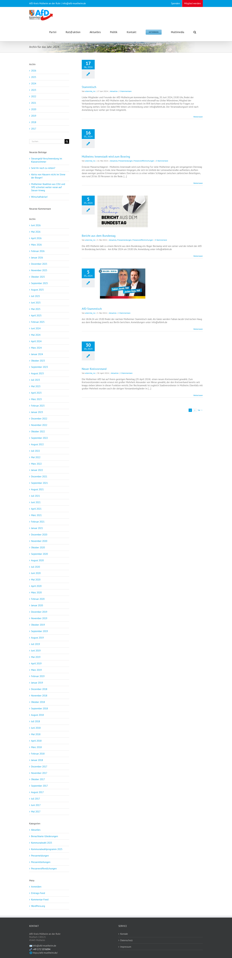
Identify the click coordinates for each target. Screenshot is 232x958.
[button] (195, 32)
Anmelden (36, 886)
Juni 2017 (36, 805)
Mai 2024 (35, 334)
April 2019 (36, 663)
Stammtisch (89, 87)
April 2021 (36, 508)
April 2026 (36, 238)
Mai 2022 (35, 457)
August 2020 (37, 560)
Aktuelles (114, 91)
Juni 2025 (36, 302)
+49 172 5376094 (41, 949)
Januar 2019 (37, 682)
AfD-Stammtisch (92, 309)
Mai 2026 (35, 231)
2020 (33, 109)
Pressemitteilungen (40, 862)
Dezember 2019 (39, 611)
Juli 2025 (35, 296)
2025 (33, 77)
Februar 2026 (38, 251)
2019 (33, 115)
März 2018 (36, 747)
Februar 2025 (38, 321)
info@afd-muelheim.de (44, 945)
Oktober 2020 (38, 547)
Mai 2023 (35, 386)
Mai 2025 (35, 309)
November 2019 (39, 618)
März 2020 (36, 592)
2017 (33, 128)
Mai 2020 (35, 579)
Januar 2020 (37, 605)
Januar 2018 (37, 760)
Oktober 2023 (38, 360)
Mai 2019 (35, 657)
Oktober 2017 (38, 779)
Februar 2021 (38, 521)
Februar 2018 (38, 753)
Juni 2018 (36, 727)
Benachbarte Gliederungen (44, 836)
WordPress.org (38, 905)
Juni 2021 (36, 502)
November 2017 (39, 772)
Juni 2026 (36, 225)
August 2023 (37, 373)
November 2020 (39, 541)
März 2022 (36, 463)
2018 (33, 122)
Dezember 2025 (39, 263)
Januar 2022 (37, 470)
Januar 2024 (37, 354)
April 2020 (36, 586)
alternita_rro (90, 91)
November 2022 (39, 425)
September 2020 (39, 553)
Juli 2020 (35, 566)
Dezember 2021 (39, 476)
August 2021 (37, 489)
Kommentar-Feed (39, 899)
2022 (33, 96)
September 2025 (39, 283)
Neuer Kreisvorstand (94, 369)
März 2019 (36, 669)
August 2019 (37, 637)
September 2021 (39, 482)
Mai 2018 (35, 734)
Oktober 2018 (38, 702)
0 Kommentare (125, 91)
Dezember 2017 (39, 766)
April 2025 (36, 315)
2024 (33, 83)
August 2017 (37, 792)
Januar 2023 (37, 412)
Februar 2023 (38, 405)
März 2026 (36, 244)
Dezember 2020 (39, 534)
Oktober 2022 (38, 431)
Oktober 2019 (38, 624)
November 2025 (39, 270)
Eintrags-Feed (38, 893)
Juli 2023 (35, 379)
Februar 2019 (38, 676)
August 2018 (37, 714)
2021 (33, 102)
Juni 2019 (36, 650)
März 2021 (36, 515)
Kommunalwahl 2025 (41, 842)
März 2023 (36, 399)
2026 (33, 70)
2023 (33, 89)
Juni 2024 (36, 328)
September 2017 (39, 785)
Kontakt (124, 933)
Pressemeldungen (125, 161)
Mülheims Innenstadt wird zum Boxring (106, 156)
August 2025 (37, 289)
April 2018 (36, 740)
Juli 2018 (35, 721)
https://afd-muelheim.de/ (45, 952)
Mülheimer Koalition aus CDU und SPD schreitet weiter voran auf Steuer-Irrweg (48, 187)
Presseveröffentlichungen (144, 161)
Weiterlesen (198, 117)
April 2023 (36, 392)
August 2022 (37, 444)
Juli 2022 (35, 450)
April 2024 (36, 341)
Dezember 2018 (39, 689)
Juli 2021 (35, 495)
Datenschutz (126, 940)
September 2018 (39, 708)
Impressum (125, 946)
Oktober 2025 (38, 276)
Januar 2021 (37, 528)
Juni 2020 (36, 573)
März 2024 (36, 347)
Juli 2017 (35, 798)
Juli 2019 (35, 644)
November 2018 (39, 695)
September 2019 (39, 631)
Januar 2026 (37, 257)
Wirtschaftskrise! (39, 196)
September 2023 (39, 366)
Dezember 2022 (39, 418)
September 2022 (39, 437)
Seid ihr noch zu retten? (43, 168)
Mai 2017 (35, 811)
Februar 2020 (38, 598)
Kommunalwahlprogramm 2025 (46, 849)
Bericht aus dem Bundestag (99, 235)
